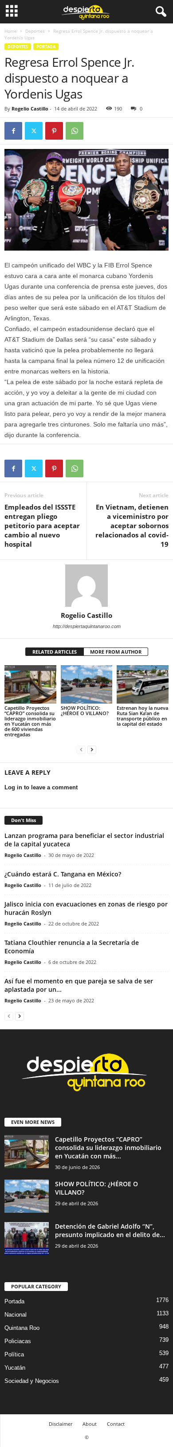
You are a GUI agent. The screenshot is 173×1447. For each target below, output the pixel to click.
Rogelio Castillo (30, 108)
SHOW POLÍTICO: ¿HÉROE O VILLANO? (85, 710)
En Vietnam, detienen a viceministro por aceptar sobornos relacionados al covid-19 (132, 525)
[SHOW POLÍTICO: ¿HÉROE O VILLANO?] (87, 684)
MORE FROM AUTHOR (116, 651)
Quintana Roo (21, 1328)
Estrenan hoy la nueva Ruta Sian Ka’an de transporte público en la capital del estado (142, 715)
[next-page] (91, 749)
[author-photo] (86, 585)
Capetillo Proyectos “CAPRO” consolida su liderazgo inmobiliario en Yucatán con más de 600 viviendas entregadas (30, 721)
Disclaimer (60, 1423)
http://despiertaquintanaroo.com (87, 626)
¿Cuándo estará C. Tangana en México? (62, 874)
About (90, 1423)
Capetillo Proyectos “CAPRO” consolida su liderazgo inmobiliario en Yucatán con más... (108, 1147)
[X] (34, 131)
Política (14, 1354)
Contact (116, 1423)
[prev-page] (81, 749)
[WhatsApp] (74, 131)
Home (10, 31)
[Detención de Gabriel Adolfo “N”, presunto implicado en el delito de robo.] (26, 1238)
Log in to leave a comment (41, 787)
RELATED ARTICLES (54, 651)
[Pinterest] (54, 131)
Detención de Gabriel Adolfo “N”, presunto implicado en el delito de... (110, 1230)
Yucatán (14, 1367)
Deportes (35, 31)
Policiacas (17, 1341)
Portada (45, 47)
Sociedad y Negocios (31, 1381)
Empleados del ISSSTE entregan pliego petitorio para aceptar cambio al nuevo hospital (42, 525)
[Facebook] (13, 131)
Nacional (15, 1314)
